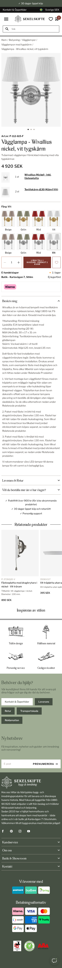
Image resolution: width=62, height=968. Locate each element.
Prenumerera (43, 763)
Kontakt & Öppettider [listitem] (17, 701)
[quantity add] (18, 262)
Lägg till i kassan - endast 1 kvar (37, 262)
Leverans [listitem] (43, 701)
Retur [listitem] (8, 710)
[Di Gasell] (17, 946)
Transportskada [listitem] (29, 710)
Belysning (14, 39)
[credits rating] (43, 946)
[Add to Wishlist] (56, 262)
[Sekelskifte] (31, 782)
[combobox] (34, 29)
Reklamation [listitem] (12, 720)
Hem (4, 39)
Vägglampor (29, 39)
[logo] (30, 19)
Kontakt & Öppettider (15, 9)
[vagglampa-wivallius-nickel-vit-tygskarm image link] (31, 90)
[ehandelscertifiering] (29, 946)
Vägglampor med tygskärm (16, 44)
